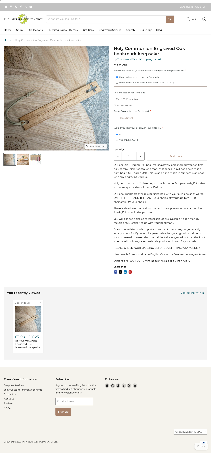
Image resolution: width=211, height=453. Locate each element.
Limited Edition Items (63, 30)
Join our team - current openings (23, 389)
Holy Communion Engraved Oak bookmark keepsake (27, 344)
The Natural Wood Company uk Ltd (139, 59)
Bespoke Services (14, 385)
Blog (159, 30)
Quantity (119, 149)
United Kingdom (192, 7)
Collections (36, 30)
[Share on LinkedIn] (125, 272)
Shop (19, 30)
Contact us (10, 394)
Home (8, 30)
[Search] (170, 19)
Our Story (145, 30)
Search (130, 30)
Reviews (8, 403)
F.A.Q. (7, 407)
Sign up (63, 411)
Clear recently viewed (192, 293)
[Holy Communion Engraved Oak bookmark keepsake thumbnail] (10, 159)
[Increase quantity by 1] (141, 156)
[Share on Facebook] (115, 272)
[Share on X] (120, 272)
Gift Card (88, 30)
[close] (40, 302)
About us (9, 398)
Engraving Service (110, 30)
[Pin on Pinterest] (130, 272)
